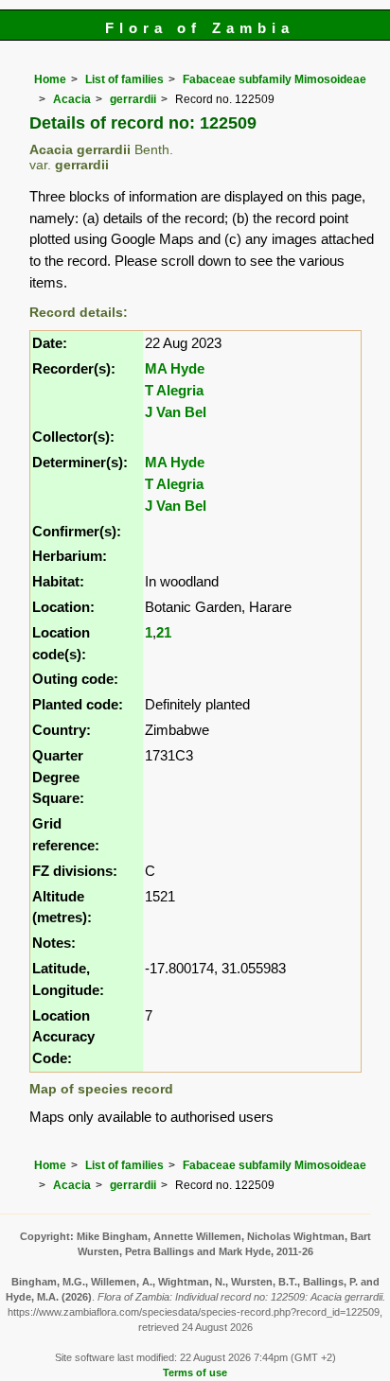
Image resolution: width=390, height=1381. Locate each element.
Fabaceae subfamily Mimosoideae (274, 79)
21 (163, 632)
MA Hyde (174, 368)
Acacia (72, 99)
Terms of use (195, 1372)
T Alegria (174, 390)
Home (50, 79)
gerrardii (133, 99)
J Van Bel (175, 412)
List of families (124, 79)
